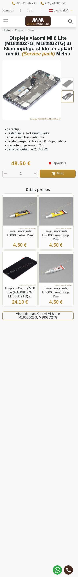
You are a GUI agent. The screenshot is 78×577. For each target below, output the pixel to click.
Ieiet (30, 10)
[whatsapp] (57, 570)
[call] (68, 570)
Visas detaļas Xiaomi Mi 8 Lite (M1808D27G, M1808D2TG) (38, 315)
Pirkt (60, 174)
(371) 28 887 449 (26, 3)
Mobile (38, 23)
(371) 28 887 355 (55, 3)
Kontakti (8, 10)
